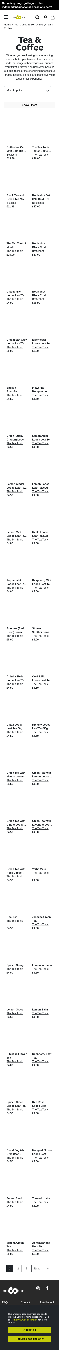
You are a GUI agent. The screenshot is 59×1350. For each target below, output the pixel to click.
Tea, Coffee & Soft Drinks (28, 24)
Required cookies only (30, 1339)
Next (36, 1268)
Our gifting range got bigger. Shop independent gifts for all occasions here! (27, 5)
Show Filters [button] (29, 105)
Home (7, 24)
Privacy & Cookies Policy (24, 1319)
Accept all (29, 1329)
